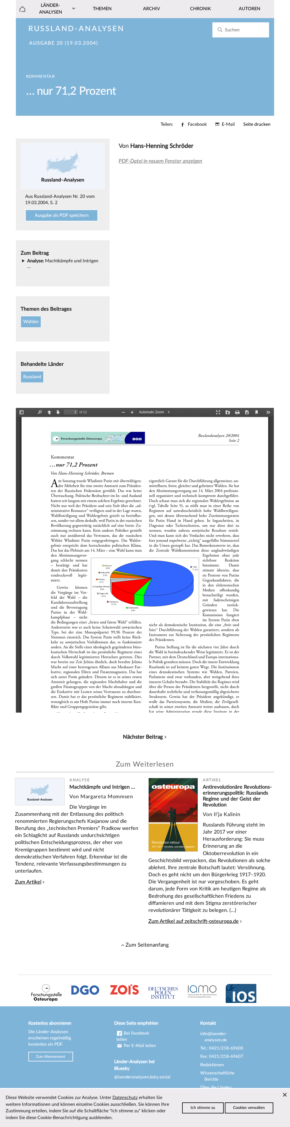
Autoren (249, 9)
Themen (102, 9)
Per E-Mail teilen (139, 1046)
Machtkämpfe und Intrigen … (102, 787)
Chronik (200, 9)
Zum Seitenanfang (147, 945)
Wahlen (31, 321)
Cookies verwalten (249, 1108)
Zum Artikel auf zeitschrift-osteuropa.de (193, 921)
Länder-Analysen (50, 8)
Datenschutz (125, 1097)
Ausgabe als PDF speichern (62, 215)
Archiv (151, 9)
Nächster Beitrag (143, 737)
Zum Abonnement (50, 1056)
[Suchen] (219, 29)
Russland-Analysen (76, 29)
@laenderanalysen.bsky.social (142, 1077)
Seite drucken (256, 124)
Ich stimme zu (203, 1108)
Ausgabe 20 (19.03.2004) (63, 43)
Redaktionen (212, 1065)
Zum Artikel (28, 882)
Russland (32, 377)
